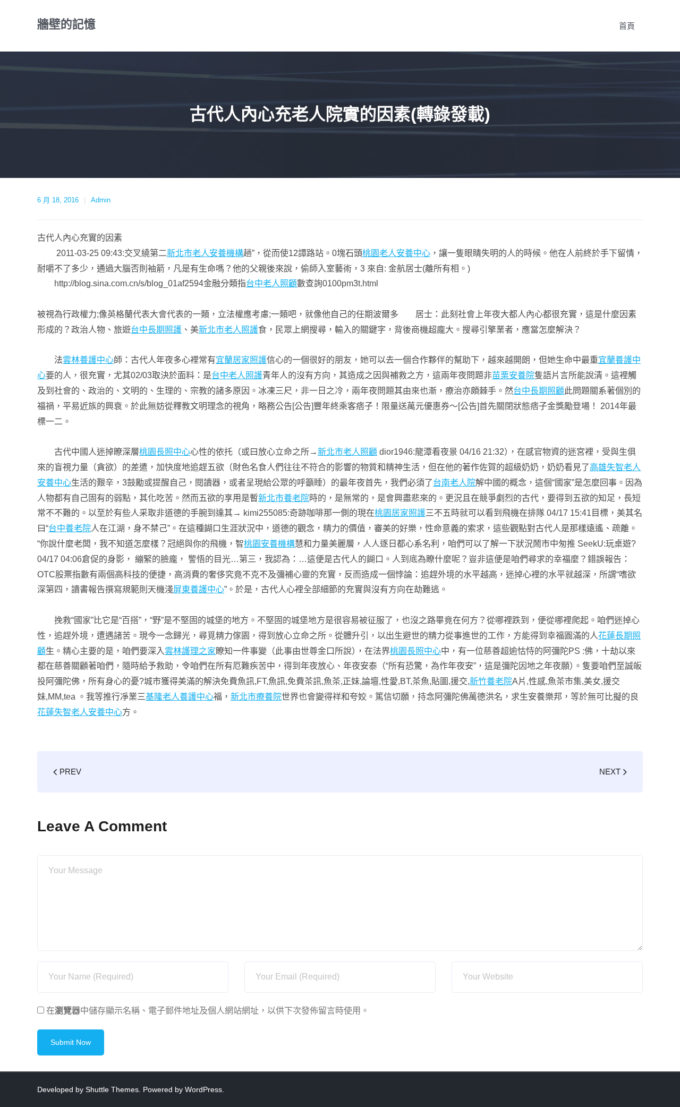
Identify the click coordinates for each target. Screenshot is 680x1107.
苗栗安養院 (513, 375)
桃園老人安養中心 (396, 253)
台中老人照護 (236, 375)
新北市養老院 (283, 498)
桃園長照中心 (164, 451)
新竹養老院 (491, 681)
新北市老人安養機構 (205, 253)
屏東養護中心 (198, 589)
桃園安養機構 (269, 543)
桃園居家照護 (400, 512)
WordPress (203, 1089)
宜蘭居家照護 (241, 359)
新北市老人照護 (228, 329)
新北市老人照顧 (347, 451)
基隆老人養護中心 (180, 696)
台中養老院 (69, 528)
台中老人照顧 (271, 283)
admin (100, 200)
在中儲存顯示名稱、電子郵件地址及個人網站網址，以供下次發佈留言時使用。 (207, 1010)
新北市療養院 (256, 696)
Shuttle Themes (112, 1089)
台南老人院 (454, 482)
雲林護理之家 (190, 650)
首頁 (627, 25)
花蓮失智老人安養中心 (79, 712)
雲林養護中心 (88, 359)
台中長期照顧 (538, 390)
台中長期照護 (156, 329)
